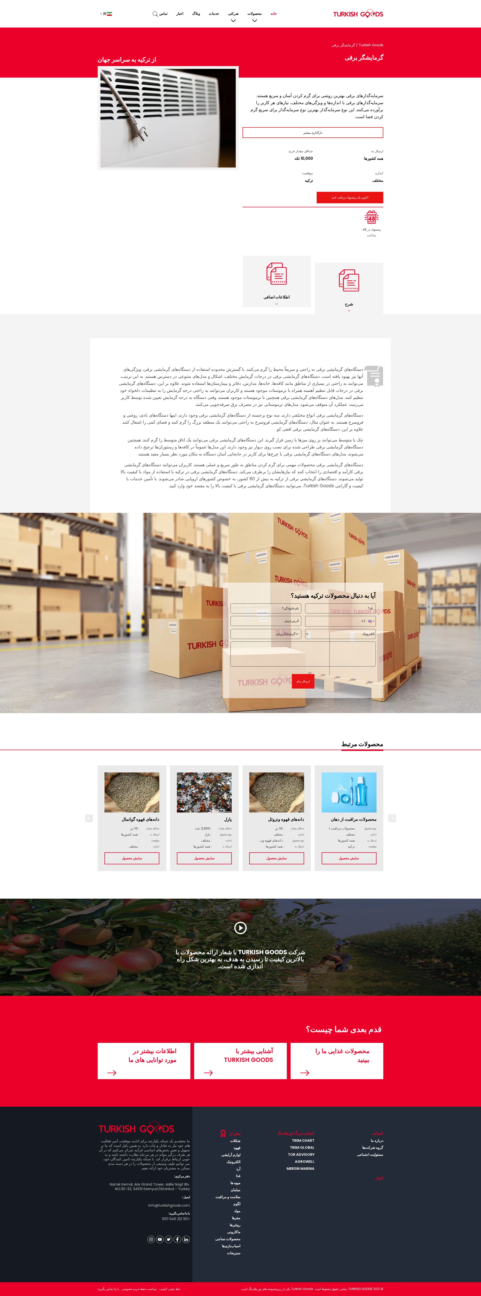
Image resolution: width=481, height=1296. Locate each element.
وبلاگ (196, 13)
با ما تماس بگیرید (108, 1289)
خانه (274, 13)
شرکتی (233, 13)
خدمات (214, 13)
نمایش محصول (132, 858)
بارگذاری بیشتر (312, 132)
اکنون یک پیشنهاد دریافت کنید (349, 197)
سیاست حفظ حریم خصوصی (139, 1289)
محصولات (255, 13)
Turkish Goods (370, 45)
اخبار (179, 13)
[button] (349, 288)
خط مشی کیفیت (169, 1289)
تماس (163, 13)
